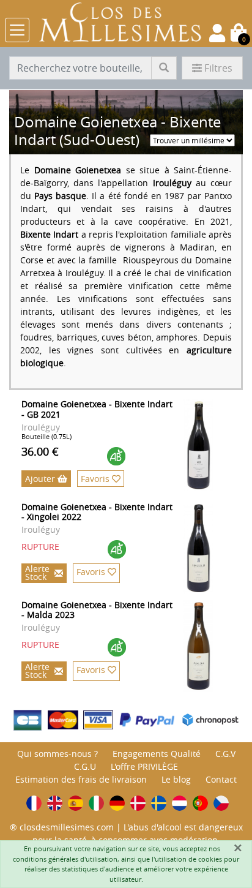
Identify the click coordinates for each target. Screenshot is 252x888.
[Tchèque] (221, 803)
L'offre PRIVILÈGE (144, 766)
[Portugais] (200, 803)
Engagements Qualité (157, 753)
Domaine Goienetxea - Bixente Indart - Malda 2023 (96, 610)
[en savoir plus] (211, 445)
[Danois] (138, 803)
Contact (221, 779)
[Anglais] (54, 803)
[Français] (34, 803)
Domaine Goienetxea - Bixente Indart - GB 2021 (96, 409)
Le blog (176, 779)
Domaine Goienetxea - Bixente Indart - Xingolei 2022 (96, 512)
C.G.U (85, 766)
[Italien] (96, 803)
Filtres (218, 68)
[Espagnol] (75, 803)
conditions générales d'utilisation (65, 859)
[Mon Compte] (217, 33)
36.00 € (40, 451)
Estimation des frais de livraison (81, 779)
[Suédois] (158, 803)
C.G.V (225, 753)
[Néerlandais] (179, 803)
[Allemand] (117, 803)
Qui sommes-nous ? (57, 753)
